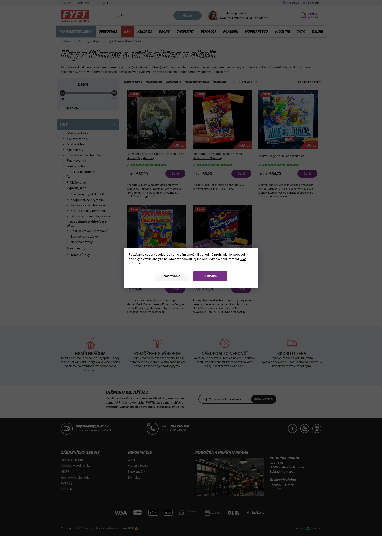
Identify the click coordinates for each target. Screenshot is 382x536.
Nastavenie (172, 276)
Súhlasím (210, 276)
